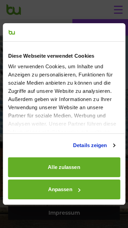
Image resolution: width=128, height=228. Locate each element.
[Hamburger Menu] (118, 9)
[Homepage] (13, 9)
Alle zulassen (64, 167)
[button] (64, 213)
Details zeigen (90, 145)
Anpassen (60, 189)
